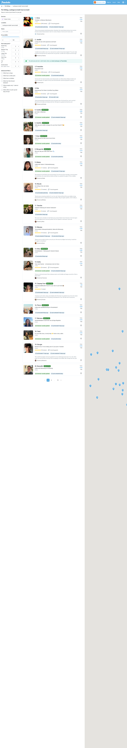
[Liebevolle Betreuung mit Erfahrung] (52, 370)
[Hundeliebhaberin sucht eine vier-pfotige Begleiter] (52, 322)
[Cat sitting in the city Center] (52, 192)
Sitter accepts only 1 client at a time (10, 86)
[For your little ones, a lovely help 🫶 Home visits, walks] (52, 335)
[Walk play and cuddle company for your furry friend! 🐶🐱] (52, 126)
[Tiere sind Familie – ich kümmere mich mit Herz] (52, 270)
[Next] (61, 380)
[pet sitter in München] (52, 113)
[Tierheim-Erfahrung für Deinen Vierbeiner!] (52, 213)
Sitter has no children (8, 78)
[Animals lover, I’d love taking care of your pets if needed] (52, 352)
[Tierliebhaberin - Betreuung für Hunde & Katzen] (52, 252)
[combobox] (10, 19)
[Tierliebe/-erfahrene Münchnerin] (52, 26)
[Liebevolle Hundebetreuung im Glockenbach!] (52, 309)
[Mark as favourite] (81, 33)
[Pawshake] (6, 2)
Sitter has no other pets (9, 75)
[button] (116, 384)
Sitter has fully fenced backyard (9, 81)
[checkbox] (2, 73)
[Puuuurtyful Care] (52, 74)
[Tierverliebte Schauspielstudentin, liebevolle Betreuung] (52, 235)
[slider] (1, 36)
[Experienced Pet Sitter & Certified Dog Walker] (52, 96)
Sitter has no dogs (8, 73)
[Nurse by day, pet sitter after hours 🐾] (52, 153)
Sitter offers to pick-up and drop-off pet (10, 90)
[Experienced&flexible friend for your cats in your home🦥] (52, 291)
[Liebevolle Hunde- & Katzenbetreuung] (52, 170)
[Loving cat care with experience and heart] (52, 47)
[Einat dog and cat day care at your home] (52, 140)
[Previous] (44, 380)
